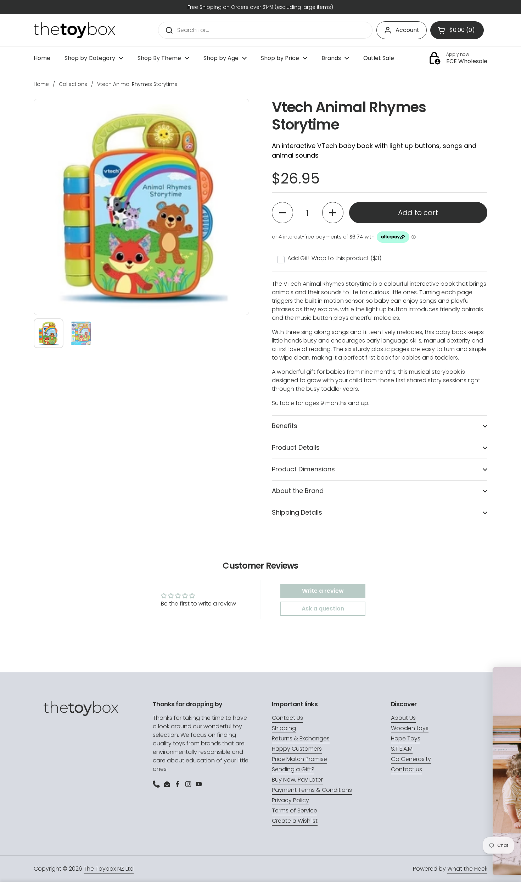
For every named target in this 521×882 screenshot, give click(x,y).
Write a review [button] (323, 591)
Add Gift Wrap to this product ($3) (334, 258)
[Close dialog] (505, 676)
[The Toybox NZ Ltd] (74, 30)
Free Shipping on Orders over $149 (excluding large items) (260, 7)
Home (41, 84)
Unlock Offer (444, 823)
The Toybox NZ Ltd (109, 869)
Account (407, 30)
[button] (282, 212)
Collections (73, 84)
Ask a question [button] (323, 608)
